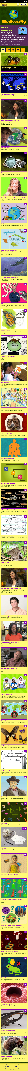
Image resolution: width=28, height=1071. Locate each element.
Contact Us (5, 1064)
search (18, 4)
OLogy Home (4, 5)
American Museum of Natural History (4, 1)
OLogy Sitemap (12, 1069)
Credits (16, 1066)
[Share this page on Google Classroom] (27, 1)
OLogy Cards (18, 1064)
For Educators (6, 1066)
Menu (23, 4)
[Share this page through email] (24, 2)
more (22, 33)
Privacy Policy (5, 1068)
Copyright (17, 1068)
